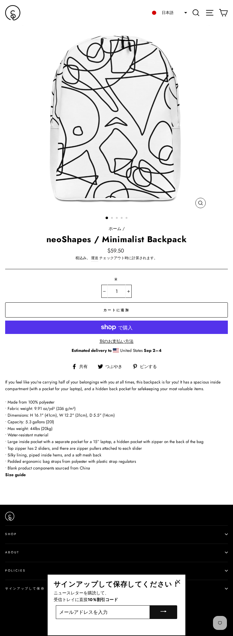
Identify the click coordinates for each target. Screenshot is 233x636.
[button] (167, 12)
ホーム (115, 228)
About (12, 552)
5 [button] (127, 218)
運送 (94, 258)
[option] (116, 118)
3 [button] (117, 218)
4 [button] (122, 218)
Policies (15, 570)
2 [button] (112, 218)
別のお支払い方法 (116, 341)
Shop (11, 534)
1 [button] (107, 218)
